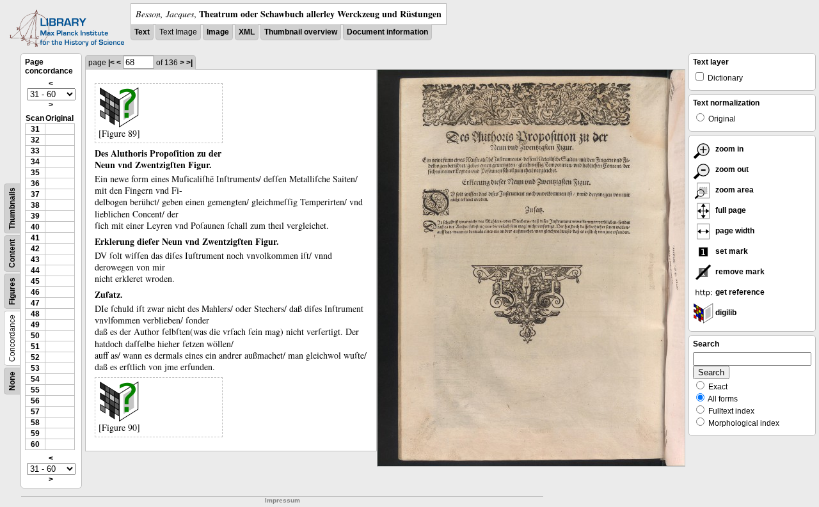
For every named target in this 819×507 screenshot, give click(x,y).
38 (35, 205)
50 (35, 335)
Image (218, 31)
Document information (387, 31)
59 (35, 433)
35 (35, 172)
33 (35, 150)
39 (35, 216)
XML (247, 31)
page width (733, 230)
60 (35, 444)
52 (35, 357)
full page (729, 210)
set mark (730, 251)
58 (35, 422)
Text (142, 31)
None (12, 381)
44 (35, 270)
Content (12, 253)
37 (35, 194)
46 (35, 292)
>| (189, 62)
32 (35, 140)
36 (35, 183)
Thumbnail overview (300, 31)
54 (35, 379)
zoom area (733, 189)
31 (35, 129)
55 (35, 390)
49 (35, 324)
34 (35, 161)
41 (35, 237)
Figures (12, 291)
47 (35, 303)
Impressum (282, 500)
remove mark (739, 271)
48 (35, 313)
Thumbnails (12, 208)
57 (35, 411)
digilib (724, 312)
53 (35, 368)
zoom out (731, 169)
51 (35, 346)
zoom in (728, 148)
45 (35, 281)
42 (35, 248)
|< (111, 62)
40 (35, 226)
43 (35, 259)
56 (35, 400)
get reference (739, 292)
